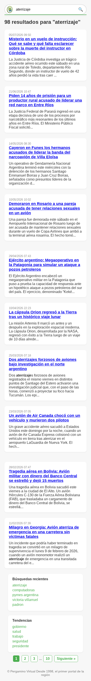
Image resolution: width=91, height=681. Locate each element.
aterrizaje (19, 585)
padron (17, 604)
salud (16, 631)
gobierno (19, 627)
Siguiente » (66, 658)
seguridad (20, 641)
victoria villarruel (25, 600)
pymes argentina (25, 595)
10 (48, 658)
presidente (20, 646)
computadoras (23, 590)
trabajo (17, 636)
